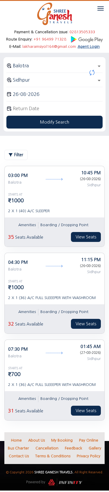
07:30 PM (18, 349)
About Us (36, 440)
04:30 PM (18, 262)
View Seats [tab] (86, 237)
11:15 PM (91, 259)
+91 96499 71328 (49, 39)
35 (11, 237)
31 (11, 410)
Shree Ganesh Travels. (54, 472)
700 (16, 374)
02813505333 (82, 32)
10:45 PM (91, 173)
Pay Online (88, 440)
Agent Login (89, 46)
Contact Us (19, 456)
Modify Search (54, 122)
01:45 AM (91, 346)
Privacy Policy (88, 456)
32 (11, 323)
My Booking (62, 440)
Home (16, 440)
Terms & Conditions (52, 456)
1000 (17, 200)
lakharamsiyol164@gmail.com (49, 46)
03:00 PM (18, 175)
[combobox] (54, 66)
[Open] (99, 66)
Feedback (73, 448)
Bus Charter (18, 448)
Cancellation (46, 448)
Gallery (95, 448)
